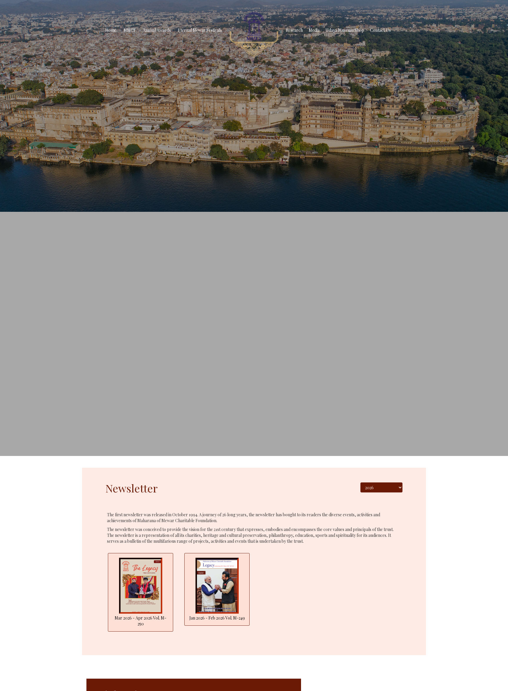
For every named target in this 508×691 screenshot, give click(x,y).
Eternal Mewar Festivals (200, 30)
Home (110, 30)
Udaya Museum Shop (344, 30)
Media (314, 30)
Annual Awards (157, 30)
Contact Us (380, 30)
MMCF (129, 30)
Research (294, 30)
